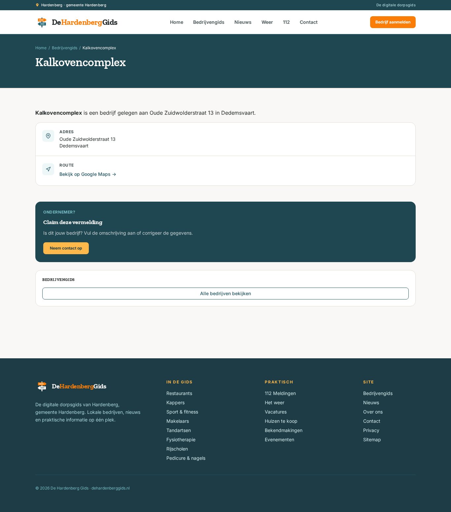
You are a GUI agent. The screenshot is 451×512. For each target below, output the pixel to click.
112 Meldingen (280, 393)
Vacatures (276, 411)
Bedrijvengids (209, 22)
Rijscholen (177, 449)
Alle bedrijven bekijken (225, 293)
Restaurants (179, 393)
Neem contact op (66, 248)
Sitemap (372, 439)
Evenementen (279, 439)
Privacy (371, 430)
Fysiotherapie (180, 439)
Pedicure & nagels (185, 458)
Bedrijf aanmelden (392, 22)
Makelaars (177, 421)
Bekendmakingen (283, 430)
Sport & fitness (182, 411)
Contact (309, 22)
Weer (267, 22)
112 (286, 22)
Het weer (274, 402)
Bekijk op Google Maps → (87, 174)
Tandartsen (178, 430)
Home (176, 22)
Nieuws (243, 22)
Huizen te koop (281, 421)
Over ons (373, 411)
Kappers (175, 402)
